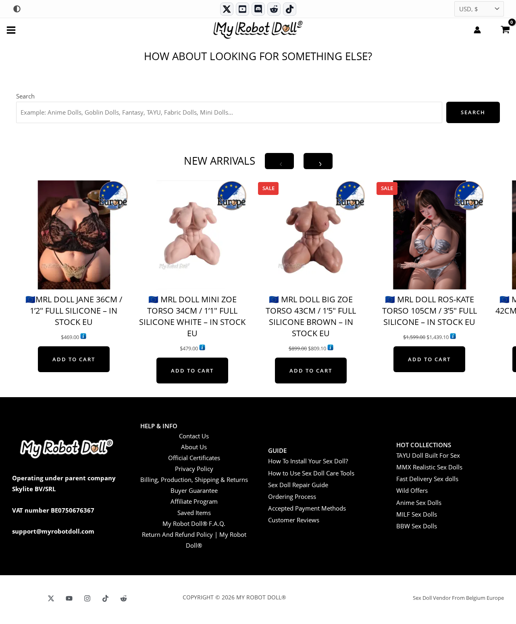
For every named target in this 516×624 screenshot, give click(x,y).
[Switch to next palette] (17, 9)
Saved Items (194, 513)
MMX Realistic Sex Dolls (429, 467)
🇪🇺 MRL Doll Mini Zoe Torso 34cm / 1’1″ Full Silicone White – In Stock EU (192, 316)
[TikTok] (289, 9)
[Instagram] (87, 598)
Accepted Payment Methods (307, 508)
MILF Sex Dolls (416, 514)
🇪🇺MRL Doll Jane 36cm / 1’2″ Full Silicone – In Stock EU (73, 310)
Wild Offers (412, 490)
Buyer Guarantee (194, 490)
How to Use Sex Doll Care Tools (311, 473)
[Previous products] (279, 161)
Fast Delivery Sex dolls (427, 479)
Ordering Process (292, 496)
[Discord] (258, 9)
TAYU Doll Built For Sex (428, 455)
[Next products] (318, 161)
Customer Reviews (293, 520)
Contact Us (194, 436)
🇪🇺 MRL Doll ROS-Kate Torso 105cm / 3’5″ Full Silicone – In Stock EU (429, 310)
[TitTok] (105, 598)
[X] (51, 598)
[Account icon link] (477, 30)
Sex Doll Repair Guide (298, 485)
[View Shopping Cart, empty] (505, 29)
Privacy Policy (194, 469)
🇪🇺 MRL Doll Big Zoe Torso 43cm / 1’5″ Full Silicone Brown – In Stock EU (311, 316)
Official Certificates (194, 458)
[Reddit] (274, 9)
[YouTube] (69, 598)
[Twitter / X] (226, 9)
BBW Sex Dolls (416, 526)
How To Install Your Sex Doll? (308, 461)
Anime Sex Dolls (418, 502)
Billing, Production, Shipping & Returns (194, 479)
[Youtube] (242, 9)
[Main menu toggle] (11, 30)
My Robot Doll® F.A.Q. (193, 523)
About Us (194, 447)
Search (25, 96)
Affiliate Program (194, 501)
